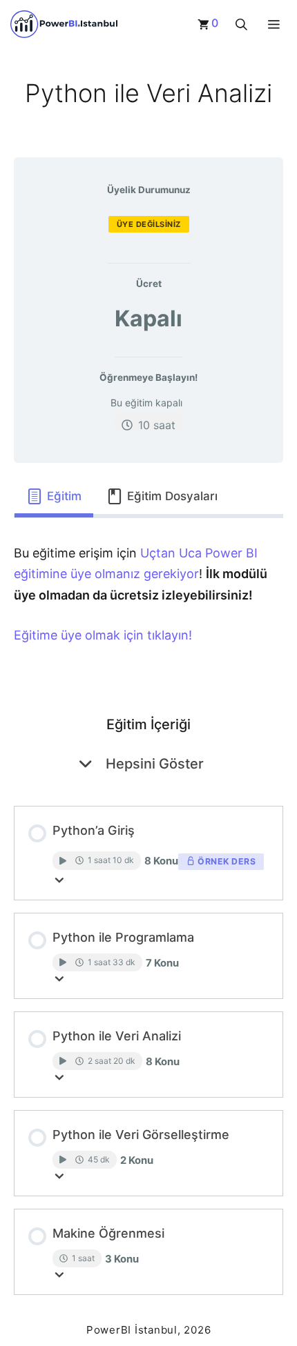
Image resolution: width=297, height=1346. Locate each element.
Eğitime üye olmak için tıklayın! (103, 635)
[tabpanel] (148, 603)
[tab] (54, 496)
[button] (241, 24)
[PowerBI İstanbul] (63, 24)
